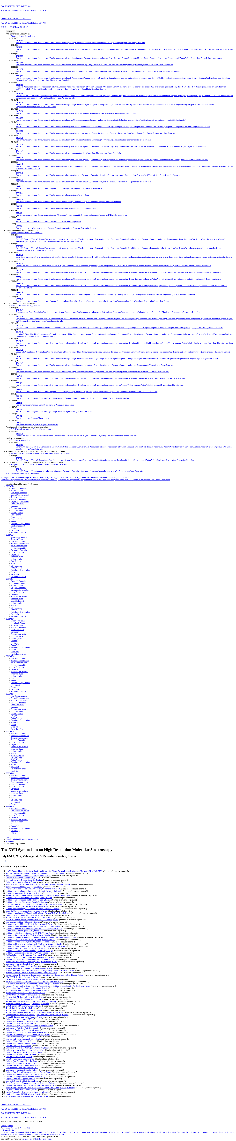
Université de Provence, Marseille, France (22, 1061)
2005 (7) (19, 383)
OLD (26, 27)
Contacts (102, 89)
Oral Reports (139, 58)
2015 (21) (19, 124)
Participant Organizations (204, 49)
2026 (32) (19, 40)
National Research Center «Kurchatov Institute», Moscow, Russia (31, 973)
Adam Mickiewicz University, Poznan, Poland (24, 1017)
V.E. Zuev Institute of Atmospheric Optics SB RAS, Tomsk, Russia (32, 920)
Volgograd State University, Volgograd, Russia (24, 887)
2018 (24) (19, 102)
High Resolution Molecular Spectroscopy (27, 233)
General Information (23, 96)
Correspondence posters (159, 58)
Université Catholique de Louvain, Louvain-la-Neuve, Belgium (30, 957)
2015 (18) (19, 263)
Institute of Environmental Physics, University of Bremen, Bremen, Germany (36, 946)
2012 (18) (19, 144)
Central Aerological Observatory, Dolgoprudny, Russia (27, 1092)
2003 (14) (19, 292)
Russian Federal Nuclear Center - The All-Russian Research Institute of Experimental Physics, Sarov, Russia (48, 986)
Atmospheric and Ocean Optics (23, 36)
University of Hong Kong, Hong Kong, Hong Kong (26, 1032)
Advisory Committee (74, 166)
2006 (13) (19, 180)
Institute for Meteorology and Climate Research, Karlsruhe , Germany (33, 909)
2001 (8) (19, 213)
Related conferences (214, 58)
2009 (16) (19, 157)
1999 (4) (19, 403)
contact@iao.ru (7, 1126)
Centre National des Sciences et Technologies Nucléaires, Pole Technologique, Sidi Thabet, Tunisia (44, 975)
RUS (22, 27)
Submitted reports (102, 43)
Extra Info (141, 43)
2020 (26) (19, 85)
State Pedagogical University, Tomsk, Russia (23, 1006)
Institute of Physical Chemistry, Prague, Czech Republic (27, 948)
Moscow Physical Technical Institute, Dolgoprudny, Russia (29, 968)
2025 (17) (19, 310)
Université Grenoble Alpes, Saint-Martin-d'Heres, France (28, 1035)
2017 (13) (19, 341)
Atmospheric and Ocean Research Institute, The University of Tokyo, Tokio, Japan (38, 895)
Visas (18, 87)
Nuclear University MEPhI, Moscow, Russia (23, 1094)
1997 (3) (19, 409)
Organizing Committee (75, 43)
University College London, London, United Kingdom (27, 1076)
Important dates (90, 43)
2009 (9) (19, 369)
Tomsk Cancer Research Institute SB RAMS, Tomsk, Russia (29, 917)
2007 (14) (19, 173)
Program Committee (74, 49)
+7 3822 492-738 (10, 1128)
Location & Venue (38, 257)
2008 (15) (19, 164)
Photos (226, 49)
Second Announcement (40, 43)
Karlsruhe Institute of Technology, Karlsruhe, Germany (27, 1004)
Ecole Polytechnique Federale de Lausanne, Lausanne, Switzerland (32, 1083)
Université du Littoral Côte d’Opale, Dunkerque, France (27, 1048)
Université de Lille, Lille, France (18, 1046)
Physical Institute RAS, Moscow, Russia (21, 1090)
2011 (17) (19, 151)
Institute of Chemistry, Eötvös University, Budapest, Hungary (29, 951)
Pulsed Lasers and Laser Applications (25, 305)
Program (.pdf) (121, 43)
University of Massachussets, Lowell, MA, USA (25, 1050)
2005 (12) (19, 186)
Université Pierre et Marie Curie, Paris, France (24, 1063)
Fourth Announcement (75, 65)
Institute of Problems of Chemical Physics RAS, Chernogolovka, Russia (34, 928)
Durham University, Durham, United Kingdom (24, 1039)
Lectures (141, 266)
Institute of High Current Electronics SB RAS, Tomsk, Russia (30, 933)
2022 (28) (19, 69)
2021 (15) (19, 325)
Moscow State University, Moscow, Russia (22, 966)
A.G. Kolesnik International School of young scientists (32, 429)
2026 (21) (19, 237)
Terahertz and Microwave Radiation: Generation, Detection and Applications (40, 453)
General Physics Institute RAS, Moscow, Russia (24, 915)
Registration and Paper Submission (29, 312)
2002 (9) (19, 206)
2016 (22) (19, 118)
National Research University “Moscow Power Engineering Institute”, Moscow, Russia (40, 970)
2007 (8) (19, 376)
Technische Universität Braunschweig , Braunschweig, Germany (31, 1001)
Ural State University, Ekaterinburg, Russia (22, 1081)
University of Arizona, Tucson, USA (20, 1023)
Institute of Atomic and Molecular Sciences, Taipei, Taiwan (29, 898)
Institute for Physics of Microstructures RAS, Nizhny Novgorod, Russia (34, 944)
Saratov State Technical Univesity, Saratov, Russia (25, 993)
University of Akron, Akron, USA (19, 1019)
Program (112, 43)
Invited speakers (115, 58)
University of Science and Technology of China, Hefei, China (30, 959)
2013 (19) (19, 138)
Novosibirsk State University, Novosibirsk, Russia (25, 979)
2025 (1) (19, 469)
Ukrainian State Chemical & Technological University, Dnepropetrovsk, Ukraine (37, 1015)
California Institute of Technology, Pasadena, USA (25, 955)
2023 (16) (19, 316)
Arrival (211, 334)
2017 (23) (19, 111)
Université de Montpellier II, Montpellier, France (25, 1052)
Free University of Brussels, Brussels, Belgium (24, 880)
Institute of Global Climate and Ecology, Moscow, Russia (28, 900)
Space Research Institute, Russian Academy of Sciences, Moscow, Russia (34, 904)
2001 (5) (19, 396)
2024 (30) (19, 56)
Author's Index (188, 49)
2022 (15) (19, 434)
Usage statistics (9, 1130)
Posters (147, 58)
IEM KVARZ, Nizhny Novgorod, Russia (22, 977)
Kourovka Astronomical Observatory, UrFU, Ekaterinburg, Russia (31, 962)
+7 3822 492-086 (26, 1128)
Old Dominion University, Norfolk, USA (22, 1068)
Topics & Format (38, 239)
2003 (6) (19, 389)
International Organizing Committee (96, 49)
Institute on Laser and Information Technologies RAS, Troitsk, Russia (33, 926)
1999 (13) (19, 299)
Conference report (34, 80)
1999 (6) (19, 226)
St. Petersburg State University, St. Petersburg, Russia (26, 988)
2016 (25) (19, 445)
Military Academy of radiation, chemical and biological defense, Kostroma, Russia (38, 884)
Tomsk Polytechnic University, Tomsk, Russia (24, 1010)
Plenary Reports (158, 49)
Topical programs (212, 87)
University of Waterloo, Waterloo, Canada (22, 1028)
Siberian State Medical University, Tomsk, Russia (25, 997)
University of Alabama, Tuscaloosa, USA (22, 1021)
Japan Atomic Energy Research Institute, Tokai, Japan (27, 1096)
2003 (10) (19, 199)
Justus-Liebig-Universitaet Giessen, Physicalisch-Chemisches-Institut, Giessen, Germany (40, 1088)
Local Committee (108, 65)
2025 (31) (19, 47)
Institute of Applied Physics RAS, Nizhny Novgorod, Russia (29, 924)
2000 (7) (19, 219)
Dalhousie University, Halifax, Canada (21, 1037)
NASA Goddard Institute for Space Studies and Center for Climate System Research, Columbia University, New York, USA (54, 871)
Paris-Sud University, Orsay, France (20, 1059)
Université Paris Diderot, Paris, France (21, 1041)
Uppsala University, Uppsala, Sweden (20, 1079)
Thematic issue (56, 80)
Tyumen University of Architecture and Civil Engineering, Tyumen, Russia (35, 873)
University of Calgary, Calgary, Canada (21, 1043)
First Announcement (23, 43)
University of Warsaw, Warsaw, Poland (21, 882)
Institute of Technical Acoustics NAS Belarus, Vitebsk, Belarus (30, 940)
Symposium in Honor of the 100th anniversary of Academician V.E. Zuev (39, 464)
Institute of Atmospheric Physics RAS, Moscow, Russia (27, 942)
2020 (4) (19, 458)
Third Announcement (58, 43)
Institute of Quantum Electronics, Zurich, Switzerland (26, 902)
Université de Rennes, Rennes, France (21, 1065)
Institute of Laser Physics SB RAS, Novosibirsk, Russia (27, 906)
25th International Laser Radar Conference (22, 473)
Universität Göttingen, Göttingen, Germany (22, 1030)
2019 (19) (19, 255)
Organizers (88, 58)
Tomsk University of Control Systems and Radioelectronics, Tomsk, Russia (35, 1012)
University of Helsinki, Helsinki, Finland (21, 1070)
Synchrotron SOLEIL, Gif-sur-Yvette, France (23, 999)
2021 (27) (19, 76)
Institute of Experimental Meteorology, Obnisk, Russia (27, 953)
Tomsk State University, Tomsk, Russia (21, 1008)
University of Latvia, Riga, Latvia (19, 964)
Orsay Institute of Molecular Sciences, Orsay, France (26, 911)
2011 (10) (19, 363)
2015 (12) (19, 350)
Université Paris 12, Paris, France (19, 1057)
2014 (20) (19, 131)
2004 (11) (19, 193)
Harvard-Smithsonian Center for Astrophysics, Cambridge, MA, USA (33, 889)
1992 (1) (19, 422)
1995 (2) (19, 416)
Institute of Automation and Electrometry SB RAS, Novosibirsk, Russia (33, 891)
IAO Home (5, 27)
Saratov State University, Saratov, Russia (21, 995)
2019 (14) (19, 332)
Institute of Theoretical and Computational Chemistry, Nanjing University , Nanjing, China (41, 937)
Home (8, 837)
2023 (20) (19, 246)
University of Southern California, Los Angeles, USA (27, 1074)
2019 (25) (19, 93)
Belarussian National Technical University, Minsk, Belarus (28, 875)
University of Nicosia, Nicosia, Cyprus (21, 1054)
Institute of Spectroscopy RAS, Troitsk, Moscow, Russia (28, 935)
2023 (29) (19, 62)
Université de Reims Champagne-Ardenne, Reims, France (28, 1072)
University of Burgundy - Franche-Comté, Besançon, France (29, 1026)
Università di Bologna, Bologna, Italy (20, 878)
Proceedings (132, 43)
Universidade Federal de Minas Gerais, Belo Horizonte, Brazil (30, 1085)
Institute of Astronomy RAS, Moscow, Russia (23, 893)
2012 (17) (19, 270)
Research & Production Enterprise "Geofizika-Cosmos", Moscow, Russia (34, 982)
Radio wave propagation (20, 440)
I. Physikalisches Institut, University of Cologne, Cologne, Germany (32, 984)
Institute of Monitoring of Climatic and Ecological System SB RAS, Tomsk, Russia (38, 913)
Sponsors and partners (118, 49)
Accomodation (208, 96)
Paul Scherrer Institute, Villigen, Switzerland (23, 922)
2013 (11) (19, 356)
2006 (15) (19, 283)
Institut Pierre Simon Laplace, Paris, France (22, 931)
